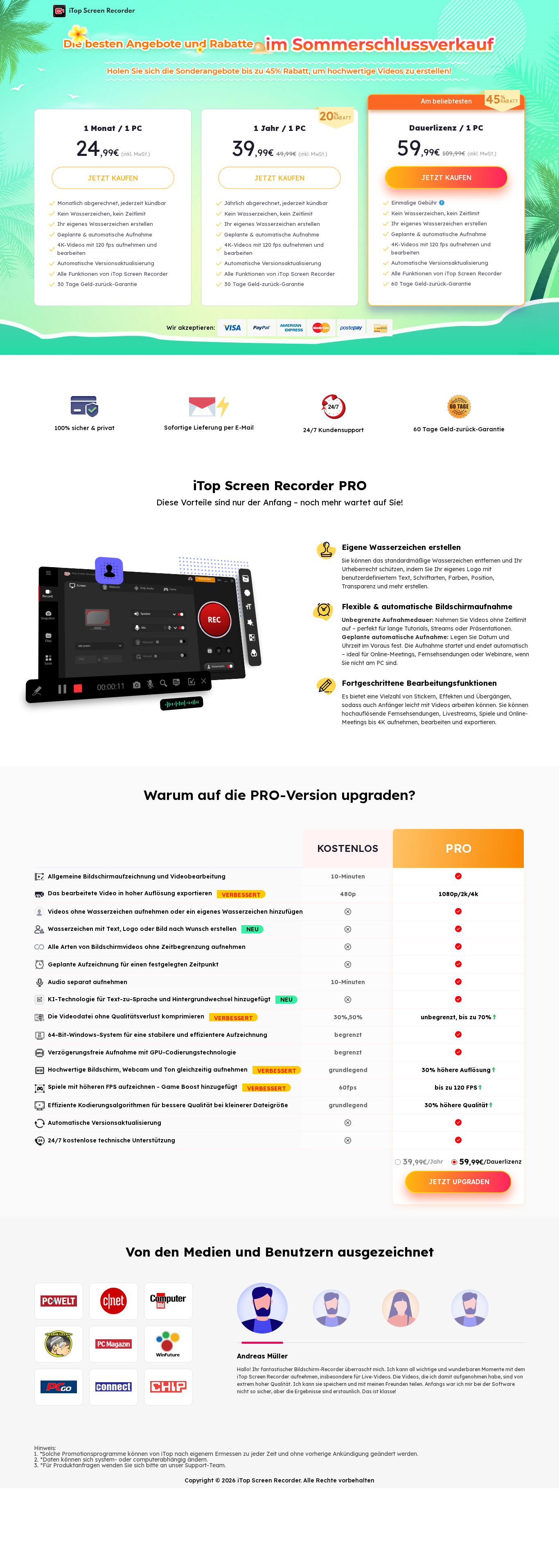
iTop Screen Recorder (94, 11)
